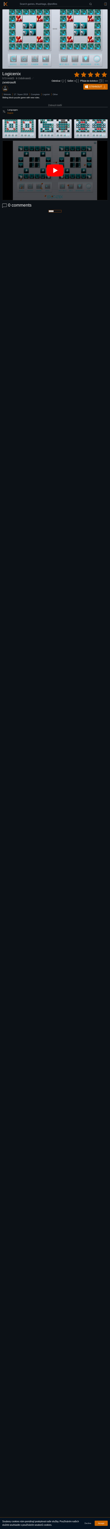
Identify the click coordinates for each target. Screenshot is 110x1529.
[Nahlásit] (106, 81)
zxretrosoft (9, 82)
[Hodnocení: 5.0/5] (90, 74)
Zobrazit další (55, 105)
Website (7, 94)
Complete (35, 94)
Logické (46, 94)
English (10, 113)
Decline (88, 1523)
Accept (101, 1523)
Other (55, 94)
